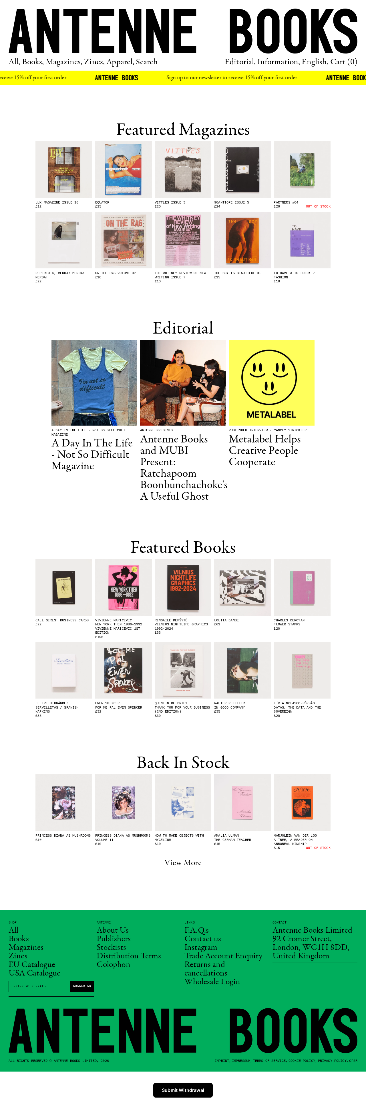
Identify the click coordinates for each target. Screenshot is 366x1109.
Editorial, (240, 62)
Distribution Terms (129, 956)
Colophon (113, 965)
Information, (278, 62)
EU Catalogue (32, 965)
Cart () (343, 62)
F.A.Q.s (196, 930)
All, (14, 62)
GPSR (353, 1061)
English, (315, 62)
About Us (113, 930)
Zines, (94, 62)
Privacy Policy (332, 1061)
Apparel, (120, 62)
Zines (18, 956)
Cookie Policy (302, 1061)
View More (182, 863)
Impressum (241, 1061)
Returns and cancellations (205, 969)
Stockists (111, 948)
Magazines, (64, 62)
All (13, 930)
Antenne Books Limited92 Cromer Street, (312, 935)
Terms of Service (269, 1061)
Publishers (114, 939)
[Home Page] (183, 31)
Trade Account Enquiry (223, 956)
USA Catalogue (34, 973)
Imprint (222, 1061)
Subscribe (82, 986)
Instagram (200, 948)
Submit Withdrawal (183, 1090)
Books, (33, 62)
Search (147, 62)
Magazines (26, 948)
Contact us (202, 939)
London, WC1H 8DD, (311, 948)
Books (19, 939)
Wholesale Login (212, 982)
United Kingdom (300, 956)
